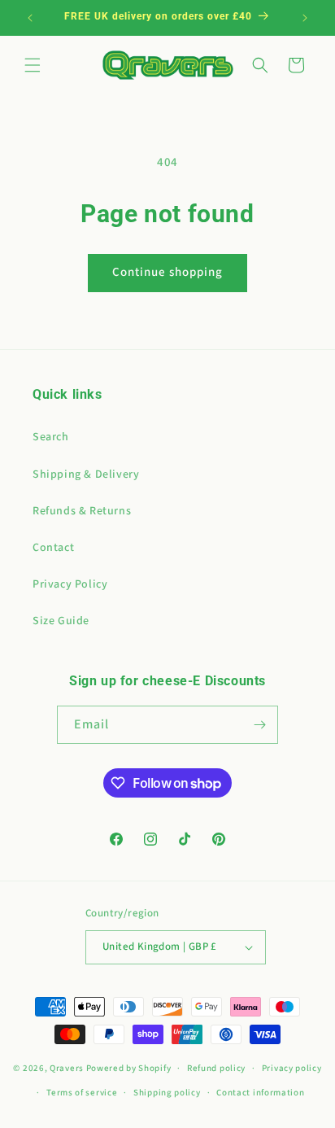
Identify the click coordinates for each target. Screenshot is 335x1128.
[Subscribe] (259, 725)
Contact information (260, 1092)
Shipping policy (167, 1092)
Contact (53, 548)
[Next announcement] (305, 18)
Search (51, 437)
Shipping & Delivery (86, 474)
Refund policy (216, 1068)
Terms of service (81, 1092)
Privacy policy (292, 1068)
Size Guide (61, 621)
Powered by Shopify (129, 1068)
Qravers (67, 1068)
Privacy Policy (70, 584)
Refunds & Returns (82, 511)
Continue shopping (167, 272)
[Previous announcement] (30, 18)
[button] (32, 65)
